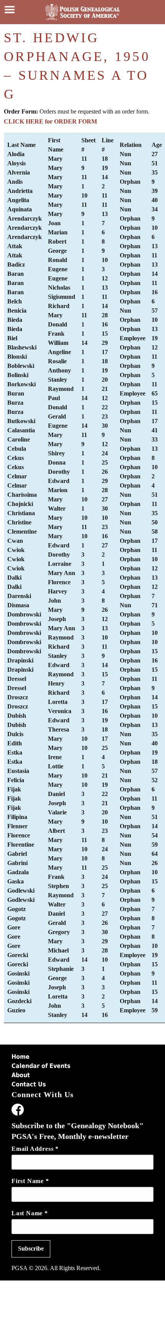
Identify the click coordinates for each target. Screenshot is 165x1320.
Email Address (35, 1148)
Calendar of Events (41, 1066)
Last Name (30, 1213)
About (21, 1075)
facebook (18, 1110)
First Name (30, 1181)
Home (21, 1056)
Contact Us (29, 1084)
